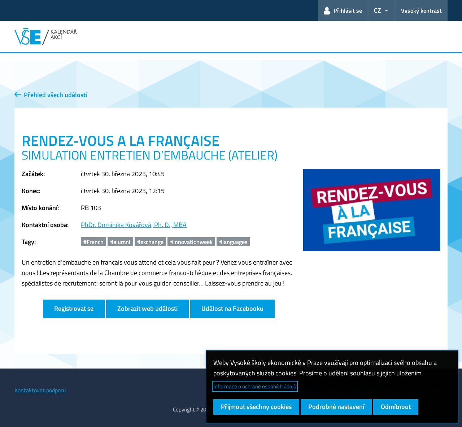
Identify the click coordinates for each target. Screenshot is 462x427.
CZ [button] (377, 10)
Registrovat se (73, 308)
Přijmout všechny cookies (256, 406)
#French (93, 242)
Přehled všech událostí (54, 95)
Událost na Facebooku (232, 308)
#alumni (120, 242)
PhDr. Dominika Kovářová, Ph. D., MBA (134, 225)
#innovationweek (191, 242)
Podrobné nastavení (336, 406)
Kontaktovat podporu (40, 390)
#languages (233, 242)
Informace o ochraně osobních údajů (254, 386)
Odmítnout (396, 406)
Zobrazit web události (147, 308)
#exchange (150, 242)
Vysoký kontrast (421, 10)
